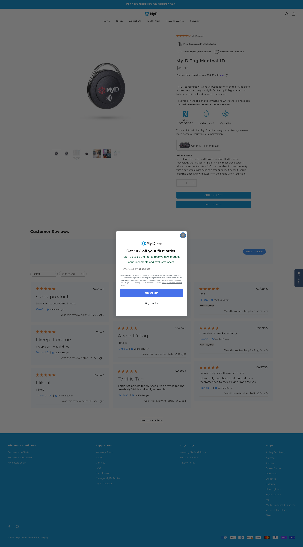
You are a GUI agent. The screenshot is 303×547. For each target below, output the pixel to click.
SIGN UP (151, 293)
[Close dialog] (183, 235)
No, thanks (151, 303)
